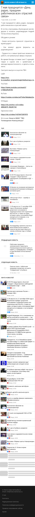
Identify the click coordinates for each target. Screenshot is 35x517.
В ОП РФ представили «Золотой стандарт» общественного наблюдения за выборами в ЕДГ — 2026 (20, 283)
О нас (4, 495)
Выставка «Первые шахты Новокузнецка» (20, 441)
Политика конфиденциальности (13, 505)
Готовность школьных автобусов (17, 386)
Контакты (5, 498)
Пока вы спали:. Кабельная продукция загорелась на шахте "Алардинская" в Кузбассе (20, 268)
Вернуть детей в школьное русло (18, 392)
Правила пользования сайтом (12, 508)
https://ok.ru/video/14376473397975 (14, 114)
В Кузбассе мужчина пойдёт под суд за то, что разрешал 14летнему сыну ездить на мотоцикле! (20, 371)
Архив (4, 512)
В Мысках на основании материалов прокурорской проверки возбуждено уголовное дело (22, 189)
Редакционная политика (10, 502)
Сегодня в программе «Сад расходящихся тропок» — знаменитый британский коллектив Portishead (19, 354)
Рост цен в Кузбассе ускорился (20, 141)
